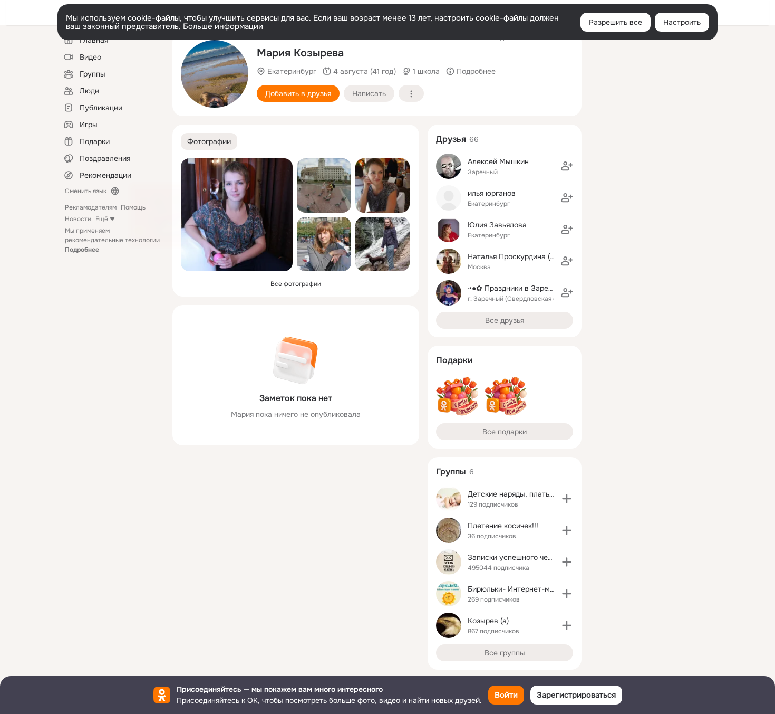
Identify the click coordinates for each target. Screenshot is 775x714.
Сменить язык (85, 191)
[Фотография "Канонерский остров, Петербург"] (214, 74)
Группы (451, 471)
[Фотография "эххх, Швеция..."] (324, 244)
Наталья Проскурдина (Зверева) (525, 256)
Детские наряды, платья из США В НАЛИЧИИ (547, 494)
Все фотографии (295, 284)
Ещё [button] (101, 219)
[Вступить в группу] (566, 498)
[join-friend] (566, 166)
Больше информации (223, 26)
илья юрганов (492, 193)
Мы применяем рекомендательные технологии (112, 240)
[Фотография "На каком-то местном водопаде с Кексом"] (382, 244)
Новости (78, 219)
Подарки (454, 360)
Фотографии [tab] (209, 141)
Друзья (451, 139)
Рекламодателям (91, 207)
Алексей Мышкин (498, 161)
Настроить (682, 22)
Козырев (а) (488, 620)
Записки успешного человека (520, 557)
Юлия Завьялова (497, 225)
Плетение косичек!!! (503, 525)
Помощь (133, 207)
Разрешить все (615, 22)
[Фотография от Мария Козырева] (237, 214)
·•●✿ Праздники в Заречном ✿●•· (525, 288)
